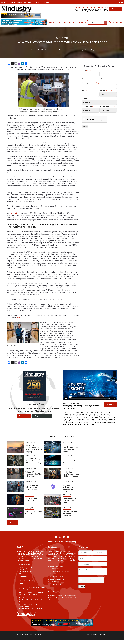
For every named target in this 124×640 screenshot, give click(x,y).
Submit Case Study (56, 566)
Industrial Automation (60, 50)
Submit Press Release (57, 579)
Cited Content (43, 50)
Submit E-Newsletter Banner (60, 571)
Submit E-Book (55, 569)
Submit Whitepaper (57, 584)
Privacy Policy (70, 542)
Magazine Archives (41, 416)
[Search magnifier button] (105, 22)
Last (100, 78)
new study (13, 213)
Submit (85, 126)
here (18, 317)
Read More (23, 416)
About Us (47, 2)
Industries (51, 22)
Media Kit (13, 2)
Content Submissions (24, 2)
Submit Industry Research (59, 574)
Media (71, 22)
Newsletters (37, 2)
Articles (32, 50)
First (83, 78)
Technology (90, 50)
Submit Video (54, 582)
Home (50, 542)
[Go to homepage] (16, 9)
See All (12, 522)
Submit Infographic (56, 576)
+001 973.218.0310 (29, 580)
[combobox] (81, 564)
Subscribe (4, 2)
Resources (62, 22)
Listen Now (110, 405)
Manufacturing (77, 50)
